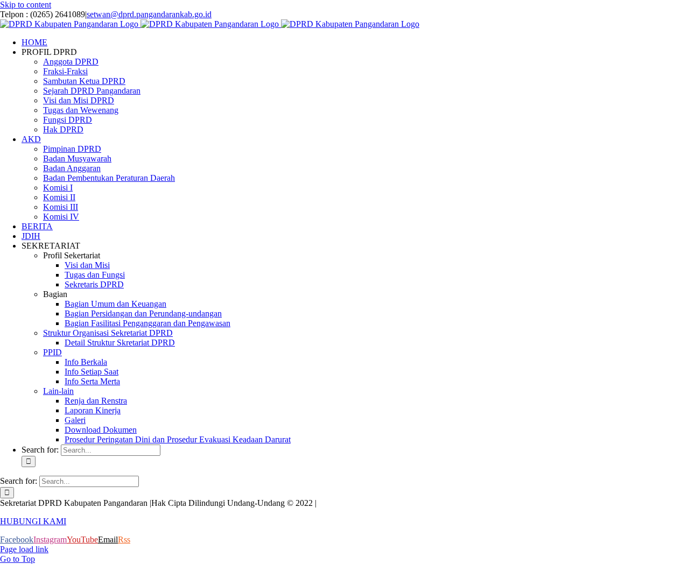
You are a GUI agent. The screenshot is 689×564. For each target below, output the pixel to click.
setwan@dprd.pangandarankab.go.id (149, 14)
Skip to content (25, 4)
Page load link (24, 549)
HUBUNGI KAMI (33, 521)
